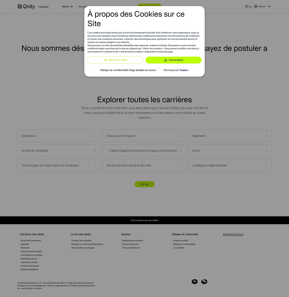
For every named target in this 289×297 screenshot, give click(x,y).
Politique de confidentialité (114, 70)
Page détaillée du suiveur (143, 70)
